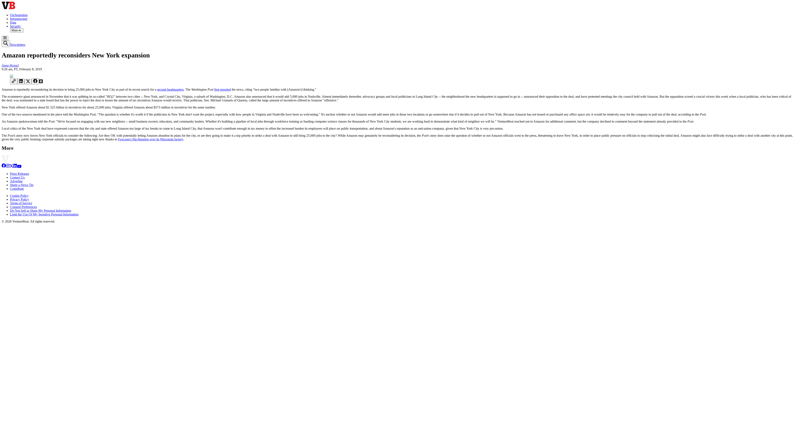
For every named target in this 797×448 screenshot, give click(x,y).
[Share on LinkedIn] (20, 81)
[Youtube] (19, 166)
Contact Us (17, 177)
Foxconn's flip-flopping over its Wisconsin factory (150, 139)
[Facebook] (4, 166)
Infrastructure (18, 19)
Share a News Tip (21, 185)
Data (13, 22)
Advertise (16, 181)
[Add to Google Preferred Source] (41, 82)
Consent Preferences (23, 207)
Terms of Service (21, 203)
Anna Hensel (10, 65)
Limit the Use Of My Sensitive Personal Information (44, 214)
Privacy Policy (19, 199)
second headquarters (170, 89)
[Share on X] (28, 81)
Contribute (17, 188)
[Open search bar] (6, 43)
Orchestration (19, 15)
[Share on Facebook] (35, 81)
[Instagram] (8, 166)
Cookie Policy (19, 195)
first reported (222, 89)
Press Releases (19, 173)
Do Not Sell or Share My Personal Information (40, 210)
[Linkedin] (15, 166)
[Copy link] (13, 81)
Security (15, 26)
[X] (11, 166)
